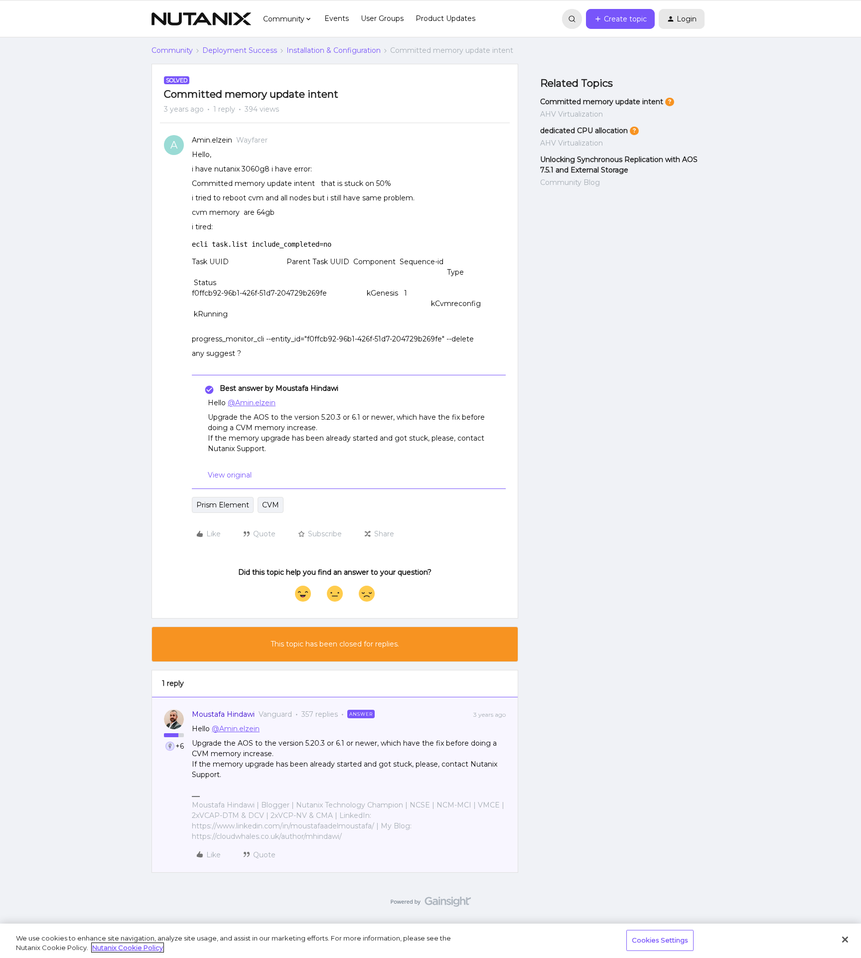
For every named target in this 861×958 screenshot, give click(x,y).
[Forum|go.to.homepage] (201, 19)
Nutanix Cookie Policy (127, 948)
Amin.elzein (212, 140)
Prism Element (222, 504)
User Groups (382, 18)
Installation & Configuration (334, 50)
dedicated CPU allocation (584, 130)
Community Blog (570, 182)
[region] (430, 941)
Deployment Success (239, 50)
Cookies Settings (660, 940)
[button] (620, 19)
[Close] (845, 940)
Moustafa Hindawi (223, 714)
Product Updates (445, 18)
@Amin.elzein (252, 402)
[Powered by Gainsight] (431, 904)
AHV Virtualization (571, 114)
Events (336, 18)
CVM (270, 504)
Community (172, 50)
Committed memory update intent (601, 101)
